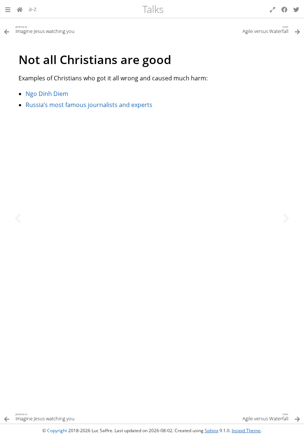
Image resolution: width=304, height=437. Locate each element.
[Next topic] (286, 218)
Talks (153, 9)
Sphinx (211, 430)
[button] (8, 9)
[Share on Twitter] (296, 9)
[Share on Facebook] (284, 9)
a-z (32, 9)
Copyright (57, 430)
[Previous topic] (18, 218)
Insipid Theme (246, 430)
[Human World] (20, 9)
